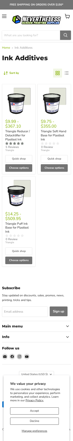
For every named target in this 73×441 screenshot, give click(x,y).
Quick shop (19, 159)
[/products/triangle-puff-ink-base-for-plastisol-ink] (18, 193)
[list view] (66, 73)
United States (34, 374)
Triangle (9, 150)
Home (6, 47)
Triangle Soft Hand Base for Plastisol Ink (53, 135)
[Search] (65, 35)
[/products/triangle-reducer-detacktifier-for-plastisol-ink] (18, 100)
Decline (34, 421)
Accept (34, 411)
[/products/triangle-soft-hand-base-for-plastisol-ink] (54, 100)
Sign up (58, 311)
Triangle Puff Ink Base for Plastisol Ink (17, 228)
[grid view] (57, 73)
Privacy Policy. (35, 400)
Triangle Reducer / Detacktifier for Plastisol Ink (17, 135)
